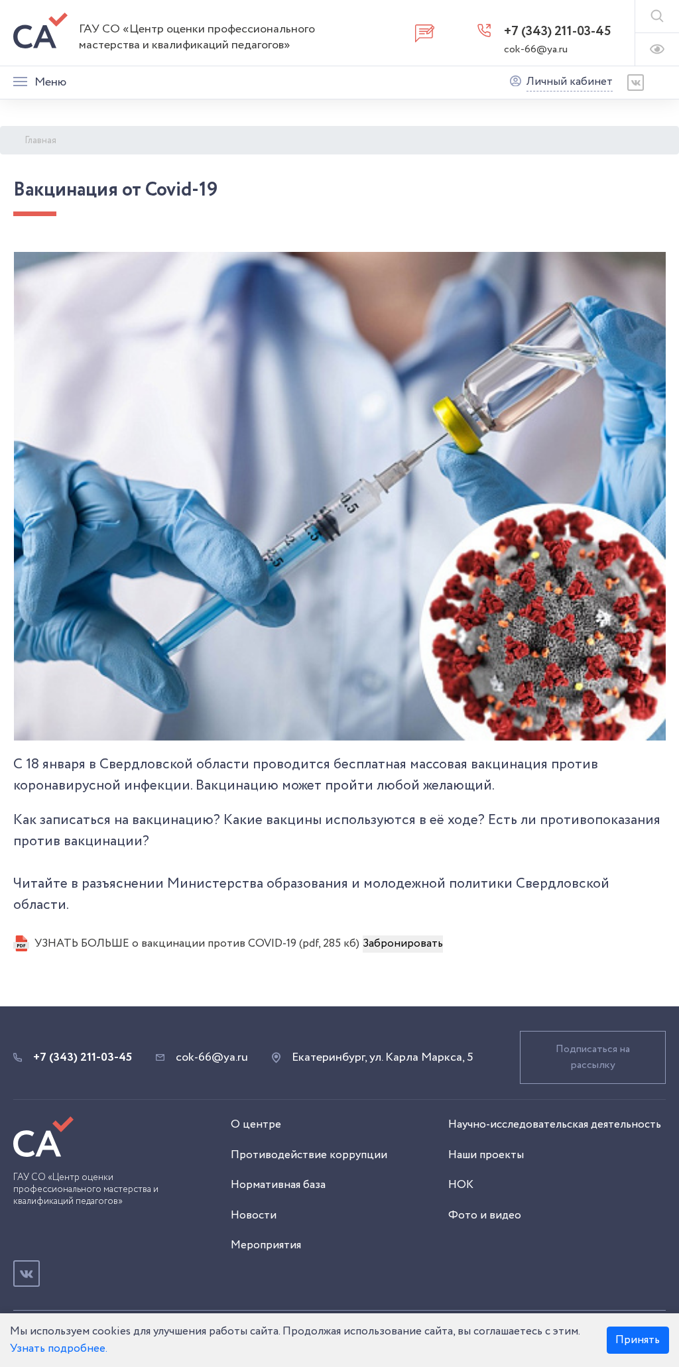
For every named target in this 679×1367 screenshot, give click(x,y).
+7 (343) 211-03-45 (557, 31)
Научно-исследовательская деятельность (554, 1124)
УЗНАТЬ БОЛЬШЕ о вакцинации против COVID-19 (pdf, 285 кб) (196, 943)
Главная (40, 140)
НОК (460, 1185)
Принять (637, 1340)
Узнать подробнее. (58, 1348)
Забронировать (403, 943)
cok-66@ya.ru (536, 49)
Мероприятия (266, 1245)
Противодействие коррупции (309, 1155)
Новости (254, 1215)
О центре (256, 1124)
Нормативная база (278, 1185)
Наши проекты (486, 1155)
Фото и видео (484, 1215)
